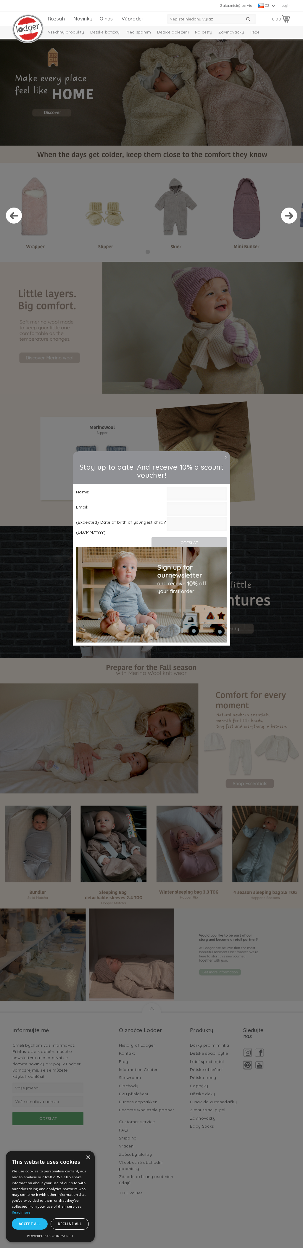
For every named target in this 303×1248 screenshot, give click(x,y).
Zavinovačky (231, 32)
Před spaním (138, 32)
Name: (82, 492)
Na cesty (203, 32)
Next (289, 216)
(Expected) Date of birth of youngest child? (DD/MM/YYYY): (121, 527)
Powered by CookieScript (50, 1235)
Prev (14, 216)
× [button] (88, 1157)
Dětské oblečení (173, 32)
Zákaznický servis (236, 5)
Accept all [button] (30, 1223)
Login (286, 5)
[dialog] (50, 1196)
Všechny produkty (66, 32)
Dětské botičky (105, 32)
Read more (21, 1212)
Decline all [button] (70, 1223)
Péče (255, 32)
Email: (82, 507)
